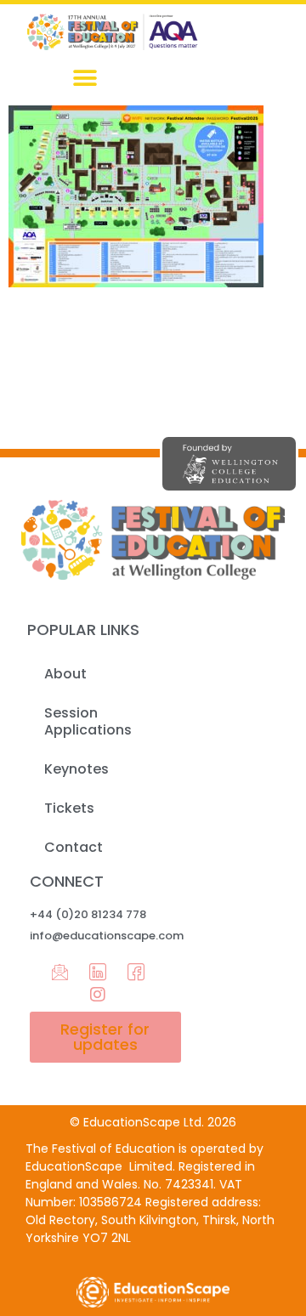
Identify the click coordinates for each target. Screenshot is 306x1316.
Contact (73, 847)
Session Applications (88, 721)
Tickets (69, 808)
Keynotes (76, 769)
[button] (85, 78)
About (65, 674)
